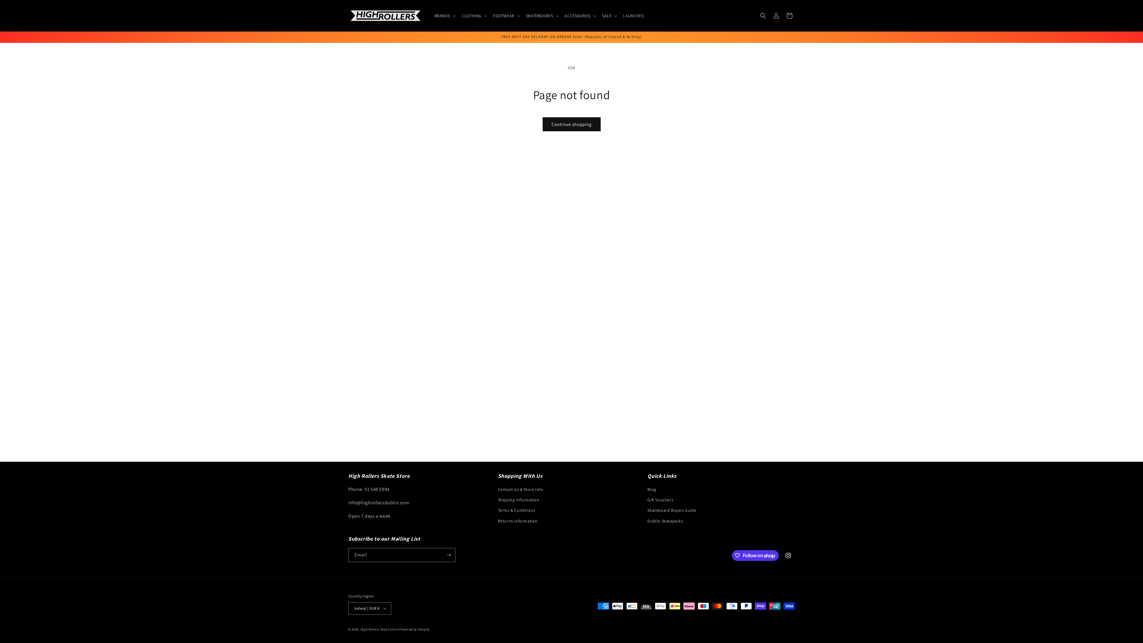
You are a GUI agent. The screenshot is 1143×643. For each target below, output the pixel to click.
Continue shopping (572, 124)
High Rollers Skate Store (379, 629)
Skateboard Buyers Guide (671, 510)
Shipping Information (518, 499)
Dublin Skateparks (665, 521)
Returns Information (518, 521)
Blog (651, 489)
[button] (444, 16)
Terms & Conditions (516, 510)
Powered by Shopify (414, 629)
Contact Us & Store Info (520, 489)
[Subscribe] (448, 555)
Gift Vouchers (660, 499)
